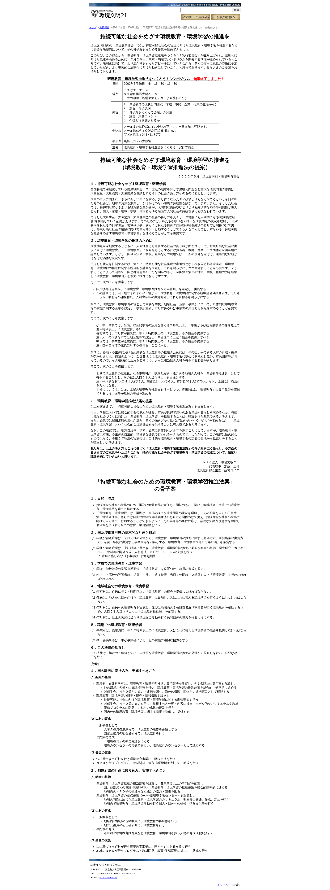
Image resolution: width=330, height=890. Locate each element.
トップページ (225, 884)
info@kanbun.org (108, 877)
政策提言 (104, 27)
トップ (92, 27)
